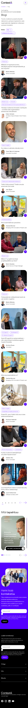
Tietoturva (4, 61)
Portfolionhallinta (6, 219)
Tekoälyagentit (14, 332)
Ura (2, 671)
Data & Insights (6, 145)
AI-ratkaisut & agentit (7, 335)
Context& (3, 6)
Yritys (3, 664)
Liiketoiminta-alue (7, 33)
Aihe (8, 30)
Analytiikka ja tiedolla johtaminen (10, 411)
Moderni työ (5, 101)
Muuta (3, 678)
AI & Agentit (5, 332)
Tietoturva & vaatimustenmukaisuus (11, 181)
